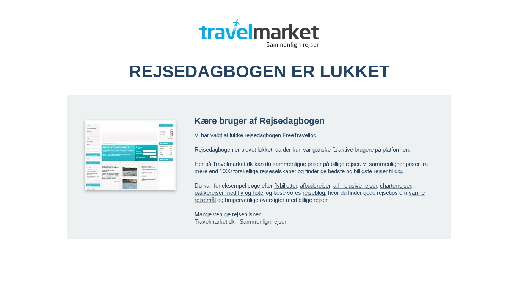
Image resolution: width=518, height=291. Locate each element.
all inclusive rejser (355, 185)
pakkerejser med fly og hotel (229, 192)
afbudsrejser (315, 185)
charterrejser (395, 185)
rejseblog (314, 192)
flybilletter (285, 185)
